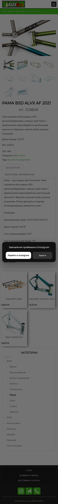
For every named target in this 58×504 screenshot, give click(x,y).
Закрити (42, 255)
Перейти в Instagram (18, 255)
